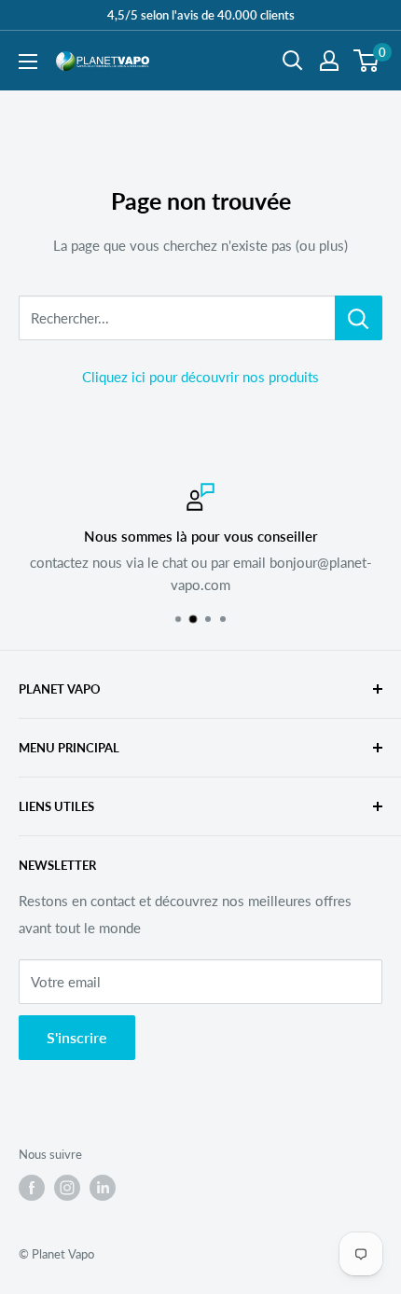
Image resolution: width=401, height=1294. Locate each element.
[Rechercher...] (358, 318)
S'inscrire (77, 1037)
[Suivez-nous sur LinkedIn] (103, 1188)
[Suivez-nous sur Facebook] (32, 1188)
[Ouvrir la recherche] (293, 60)
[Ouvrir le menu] (28, 61)
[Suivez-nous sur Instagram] (67, 1188)
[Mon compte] (329, 60)
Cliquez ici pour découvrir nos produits (200, 376)
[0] (367, 60)
